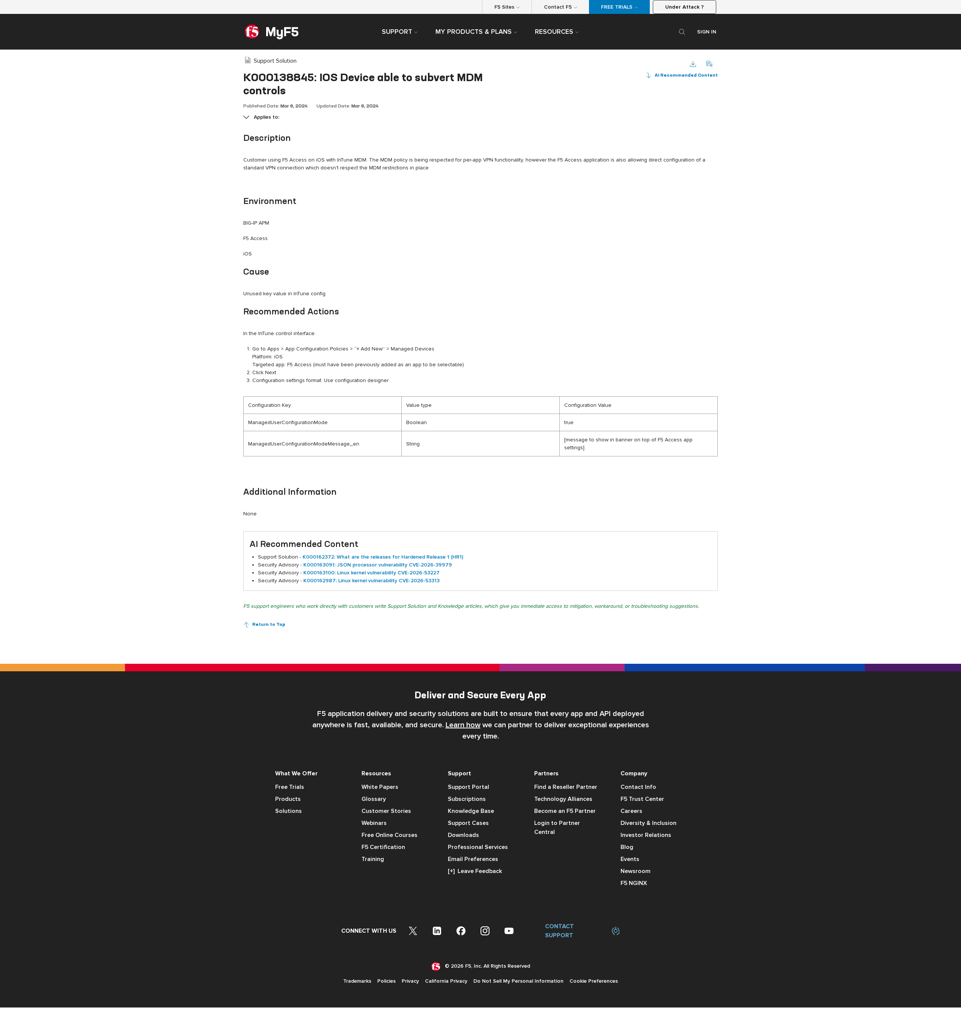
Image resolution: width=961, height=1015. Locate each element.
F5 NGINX (634, 883)
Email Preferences (473, 859)
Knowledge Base (471, 811)
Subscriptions (467, 799)
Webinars (374, 823)
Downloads (463, 835)
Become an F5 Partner (565, 811)
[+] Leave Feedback (475, 871)
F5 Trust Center (642, 799)
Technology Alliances (563, 799)
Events (630, 859)
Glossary (374, 799)
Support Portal (468, 787)
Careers (631, 811)
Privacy (410, 981)
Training (373, 859)
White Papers (380, 787)
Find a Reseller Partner (565, 787)
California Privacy (446, 981)
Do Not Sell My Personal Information (518, 981)
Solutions (288, 811)
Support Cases (468, 823)
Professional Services (478, 847)
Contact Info (638, 787)
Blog (627, 847)
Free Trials (289, 787)
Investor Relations (646, 835)
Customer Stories (386, 811)
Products (288, 799)
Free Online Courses (389, 835)
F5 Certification (383, 847)
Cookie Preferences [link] (593, 981)
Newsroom (636, 871)
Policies (386, 981)
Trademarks (357, 981)
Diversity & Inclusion (648, 823)
